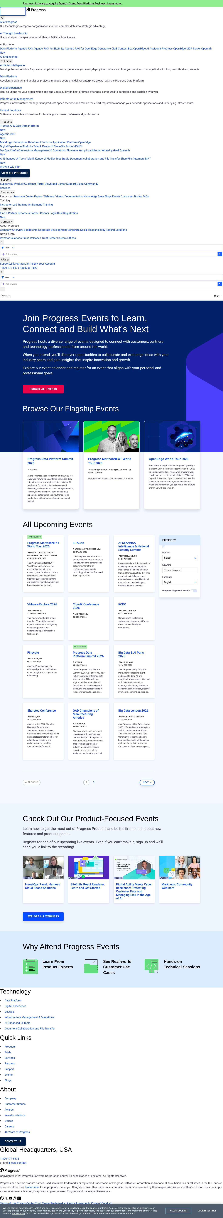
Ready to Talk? (28, 267)
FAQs (146, 196)
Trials (8, 1052)
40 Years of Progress (17, 1132)
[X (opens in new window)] (6, 1199)
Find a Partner (8, 213)
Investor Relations (11, 238)
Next (146, 782)
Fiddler (51, 158)
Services (5, 188)
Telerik (38, 146)
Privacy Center (25, 1203)
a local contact (17, 1162)
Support (6, 179)
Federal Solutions (10, 110)
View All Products (14, 173)
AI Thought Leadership (13, 33)
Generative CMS (107, 48)
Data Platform (8, 48)
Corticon (47, 142)
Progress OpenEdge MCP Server (181, 48)
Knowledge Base (94, 196)
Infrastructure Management (16, 99)
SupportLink (7, 263)
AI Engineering (8, 56)
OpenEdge (84, 142)
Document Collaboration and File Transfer (30, 1028)
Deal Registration (39, 215)
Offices (71, 238)
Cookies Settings (207, 1210)
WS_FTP (15, 166)
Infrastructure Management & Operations (41, 150)
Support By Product (12, 183)
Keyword (166, 565)
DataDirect (34, 142)
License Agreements (78, 1203)
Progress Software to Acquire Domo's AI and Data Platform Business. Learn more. (72, 3)
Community (91, 183)
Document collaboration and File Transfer (95, 158)
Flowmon (72, 150)
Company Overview (11, 229)
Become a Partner (29, 213)
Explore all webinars (43, 916)
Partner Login (48, 213)
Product (166, 552)
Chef (13, 150)
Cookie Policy (18, 1213)
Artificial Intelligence (12, 65)
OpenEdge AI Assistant (147, 48)
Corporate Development (52, 229)
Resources (7, 192)
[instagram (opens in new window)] (15, 1199)
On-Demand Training (40, 204)
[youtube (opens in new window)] (11, 1199)
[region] (111, 1211)
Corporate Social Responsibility (86, 229)
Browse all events (43, 389)
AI (2, 17)
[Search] (2, 242)
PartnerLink (22, 263)
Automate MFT (75, 160)
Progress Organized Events (176, 590)
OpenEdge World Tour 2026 (168, 459)
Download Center (55, 183)
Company (7, 221)
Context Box (125, 48)
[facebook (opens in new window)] (2, 1199)
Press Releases (31, 238)
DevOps (4, 150)
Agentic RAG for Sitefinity (49, 48)
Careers (62, 238)
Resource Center (24, 196)
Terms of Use (8, 1203)
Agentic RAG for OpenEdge (81, 48)
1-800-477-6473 (9, 267)
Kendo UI (47, 146)
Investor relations (15, 1115)
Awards (9, 1109)
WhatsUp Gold (110, 150)
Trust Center (49, 238)
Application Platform (65, 142)
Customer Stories (131, 196)
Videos (59, 196)
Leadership (30, 229)
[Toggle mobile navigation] (2, 289)
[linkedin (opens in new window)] (19, 1199)
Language (167, 577)
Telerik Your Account (42, 263)
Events (116, 196)
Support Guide (75, 183)
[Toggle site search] (2, 272)
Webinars (49, 196)
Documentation (73, 196)
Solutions (6, 61)
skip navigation (13, 11)
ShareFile (59, 146)
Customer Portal (34, 183)
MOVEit (78, 146)
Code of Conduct (101, 1203)
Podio (69, 146)
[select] (179, 582)
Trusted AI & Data (10, 126)
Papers (38, 196)
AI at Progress (8, 22)
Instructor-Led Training (13, 204)
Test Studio (62, 158)
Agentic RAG (25, 48)
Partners (6, 209)
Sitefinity (27, 146)
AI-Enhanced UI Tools (13, 158)
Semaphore (20, 142)
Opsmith (106, 50)
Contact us (13, 1141)
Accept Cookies (178, 1210)
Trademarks (32, 1187)
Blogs (108, 196)
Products (6, 121)
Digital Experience (11, 87)
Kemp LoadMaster (90, 150)
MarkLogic (6, 142)
